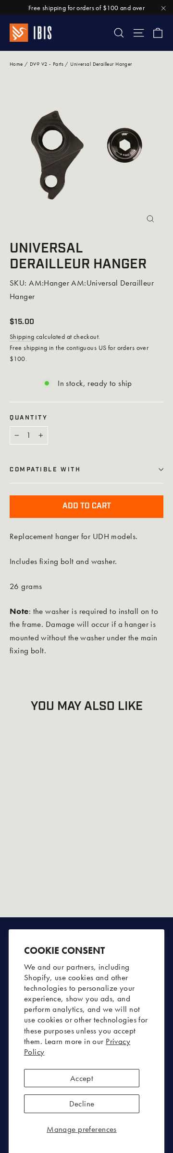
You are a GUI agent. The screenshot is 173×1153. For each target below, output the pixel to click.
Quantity (29, 418)
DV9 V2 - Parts (46, 63)
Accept (82, 1078)
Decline (82, 1103)
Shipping (22, 336)
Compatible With (45, 470)
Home (16, 63)
